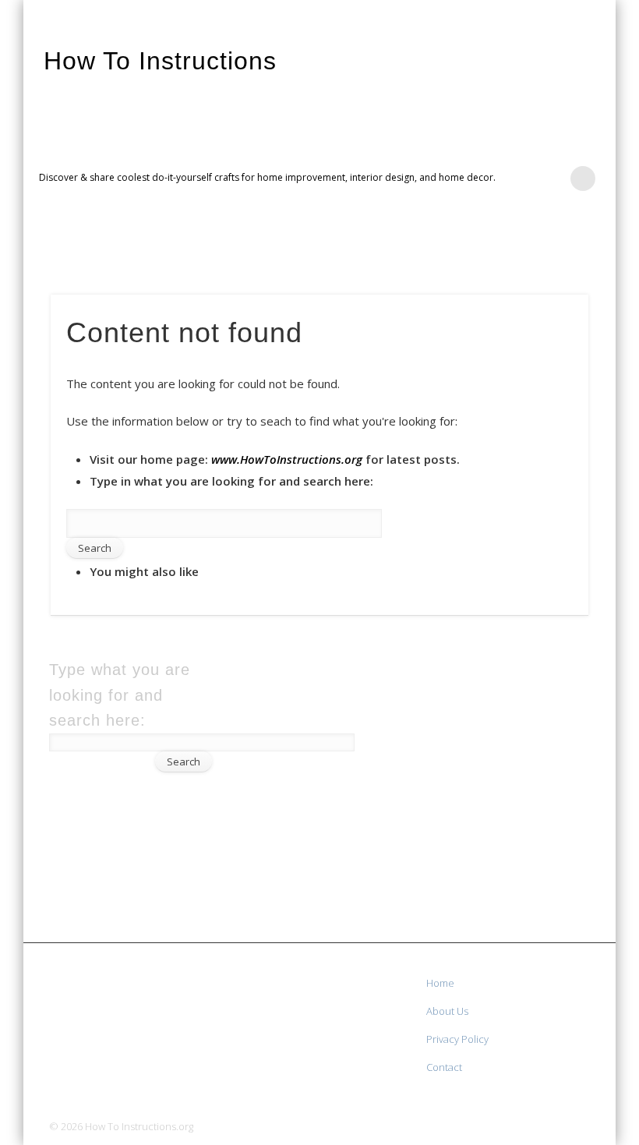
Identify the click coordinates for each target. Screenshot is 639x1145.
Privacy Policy (457, 1039)
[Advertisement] (532, 796)
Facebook (534, 250)
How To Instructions (160, 61)
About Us (447, 1011)
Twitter (566, 250)
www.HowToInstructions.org (286, 459)
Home (440, 983)
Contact (444, 1067)
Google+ (598, 250)
